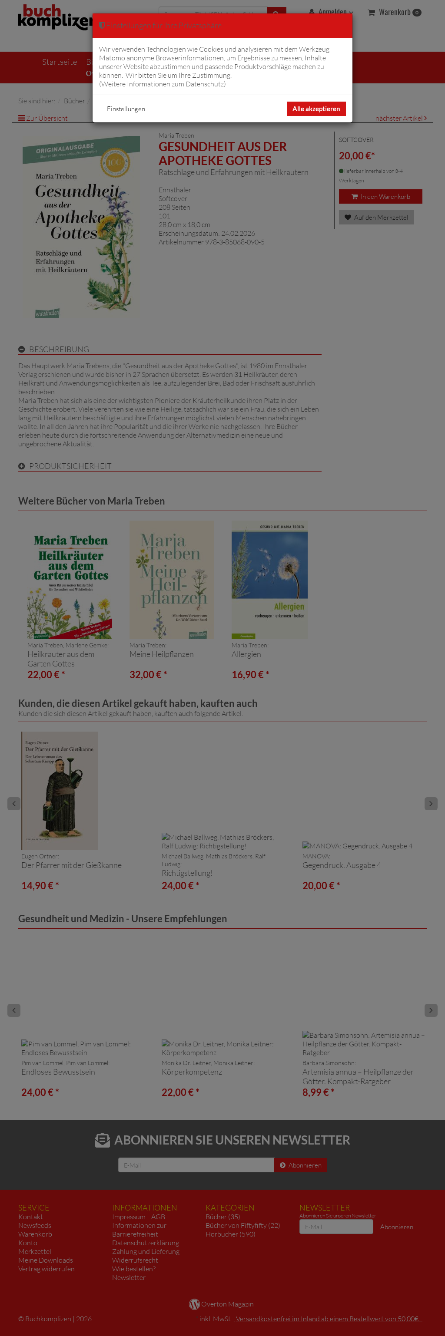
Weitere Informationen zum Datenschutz (162, 83)
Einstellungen (126, 109)
